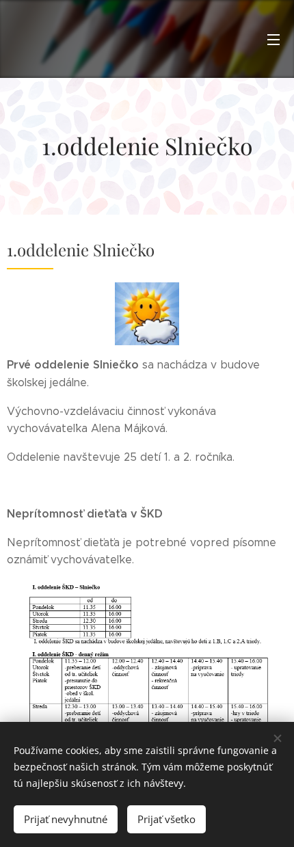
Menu (273, 39)
